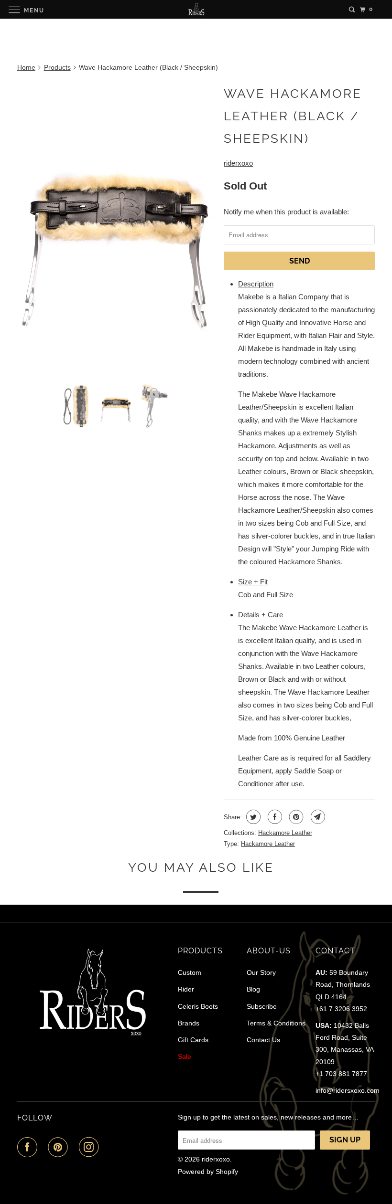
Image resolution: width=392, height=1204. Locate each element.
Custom (189, 972)
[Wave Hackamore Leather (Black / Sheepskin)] (115, 228)
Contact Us (263, 1040)
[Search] (352, 9)
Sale (184, 1056)
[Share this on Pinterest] (295, 817)
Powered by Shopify (208, 1171)
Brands (188, 1023)
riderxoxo (238, 163)
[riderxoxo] (196, 9)
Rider (186, 989)
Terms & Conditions (276, 1023)
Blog (253, 989)
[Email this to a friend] (316, 817)
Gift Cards (193, 1040)
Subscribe (262, 1006)
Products (57, 67)
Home (26, 67)
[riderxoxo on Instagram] (91, 1147)
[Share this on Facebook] (273, 817)
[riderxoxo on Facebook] (29, 1147)
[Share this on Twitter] (252, 817)
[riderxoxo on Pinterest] (60, 1147)
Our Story (261, 972)
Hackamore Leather (285, 832)
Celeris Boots (198, 1006)
